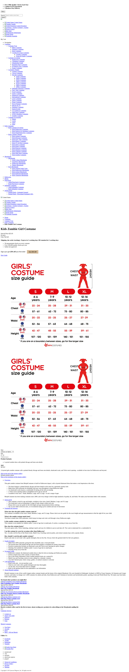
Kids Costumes (9, 222)
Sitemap (7, 667)
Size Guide (4, 255)
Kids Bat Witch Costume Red (10, 603)
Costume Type (9, 221)
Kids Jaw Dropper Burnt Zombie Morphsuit (15, 593)
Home (6, 217)
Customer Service (6, 611)
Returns (7, 619)
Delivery (7, 617)
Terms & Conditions (11, 662)
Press (6, 630)
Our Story (7, 627)
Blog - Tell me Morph (11, 632)
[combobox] (14, 15)
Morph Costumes (6, 624)
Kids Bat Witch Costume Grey (10, 598)
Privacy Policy (9, 664)
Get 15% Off (32, 252)
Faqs (6, 621)
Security (7, 665)
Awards (7, 629)
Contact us (8, 614)
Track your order (10, 615)
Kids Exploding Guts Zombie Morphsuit (14, 583)
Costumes (7, 219)
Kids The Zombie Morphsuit (10, 588)
